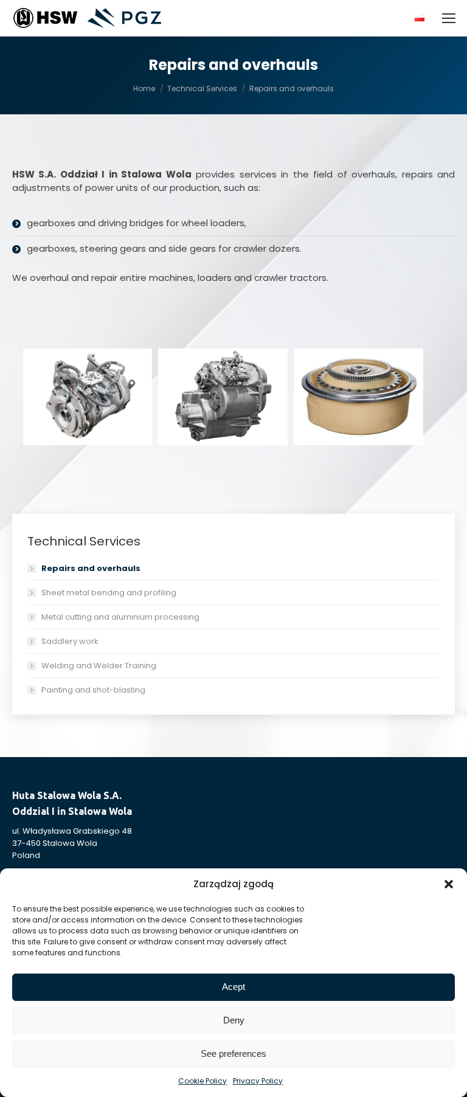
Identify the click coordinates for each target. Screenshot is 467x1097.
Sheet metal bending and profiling (108, 592)
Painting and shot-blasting (93, 690)
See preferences (233, 1053)
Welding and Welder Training (98, 665)
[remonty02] (358, 396)
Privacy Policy (258, 1081)
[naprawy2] (88, 396)
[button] (449, 884)
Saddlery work (70, 641)
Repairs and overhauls (90, 568)
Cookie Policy (202, 1081)
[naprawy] (223, 396)
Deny (233, 1020)
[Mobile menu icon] (449, 18)
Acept (233, 986)
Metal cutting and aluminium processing (120, 617)
